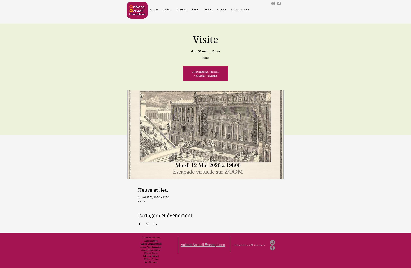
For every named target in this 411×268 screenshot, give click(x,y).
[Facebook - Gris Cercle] (279, 3)
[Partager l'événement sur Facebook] (139, 224)
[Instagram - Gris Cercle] (273, 3)
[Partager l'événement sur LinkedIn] (155, 224)
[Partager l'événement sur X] (147, 224)
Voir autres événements (205, 75)
